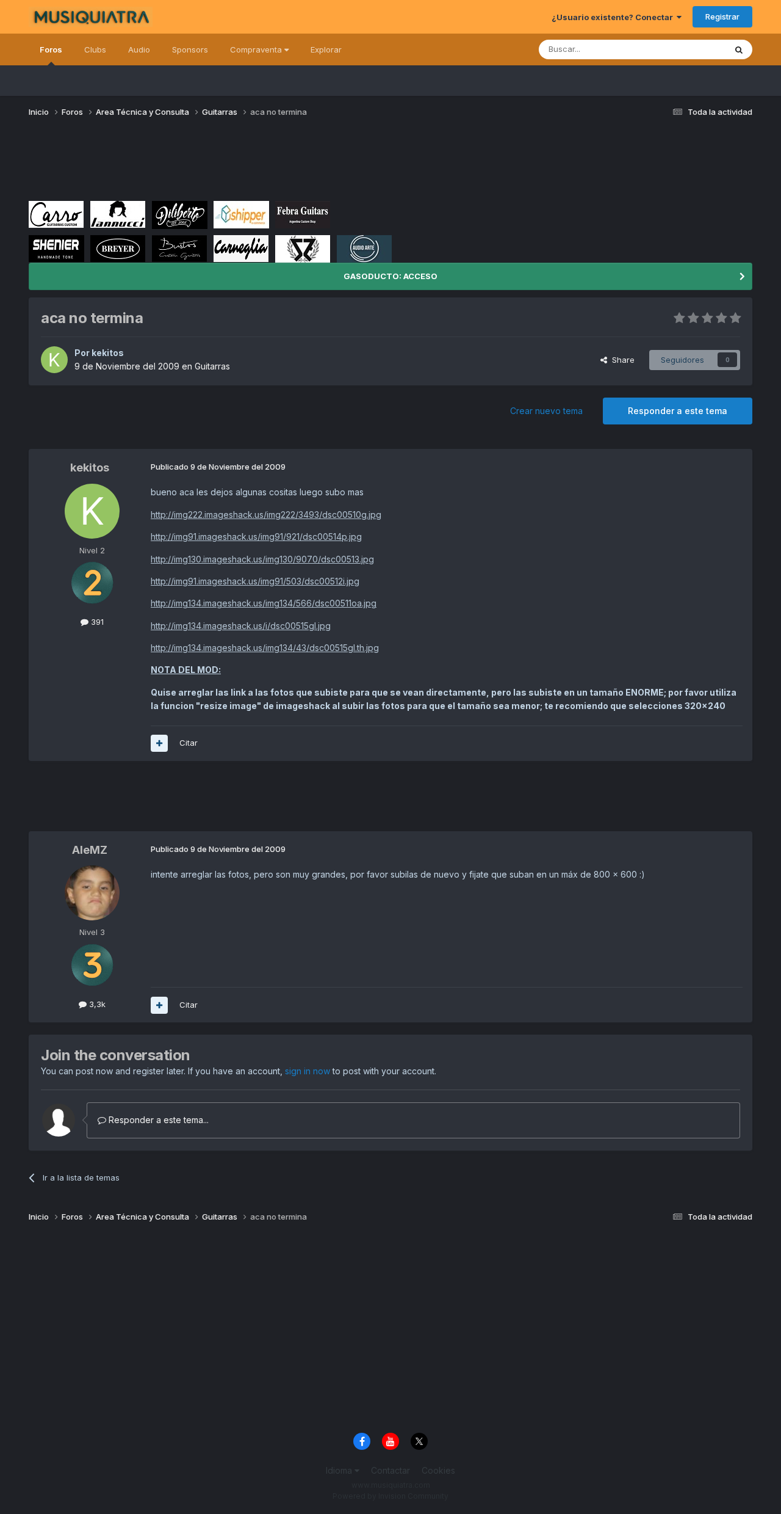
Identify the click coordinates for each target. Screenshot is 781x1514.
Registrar (722, 16)
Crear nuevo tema (546, 411)
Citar (188, 743)
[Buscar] (738, 49)
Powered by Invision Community (390, 1496)
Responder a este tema (677, 411)
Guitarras (212, 366)
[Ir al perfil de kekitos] (54, 359)
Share (621, 360)
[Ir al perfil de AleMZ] (92, 892)
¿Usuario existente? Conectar (614, 17)
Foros (51, 49)
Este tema (691, 49)
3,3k (96, 1004)
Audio (139, 49)
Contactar (390, 1470)
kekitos (108, 353)
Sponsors (190, 49)
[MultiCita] (159, 743)
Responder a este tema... (157, 1120)
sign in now (307, 1071)
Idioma (340, 1470)
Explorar (326, 49)
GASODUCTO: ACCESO (390, 276)
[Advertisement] (251, 163)
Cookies (438, 1470)
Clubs (95, 49)
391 (96, 622)
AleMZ (89, 849)
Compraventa (257, 49)
